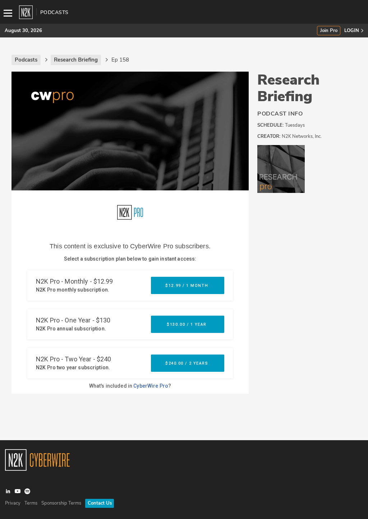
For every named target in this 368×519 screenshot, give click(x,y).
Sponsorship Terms (61, 503)
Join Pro (328, 30)
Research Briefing (288, 88)
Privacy (12, 503)
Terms (30, 503)
